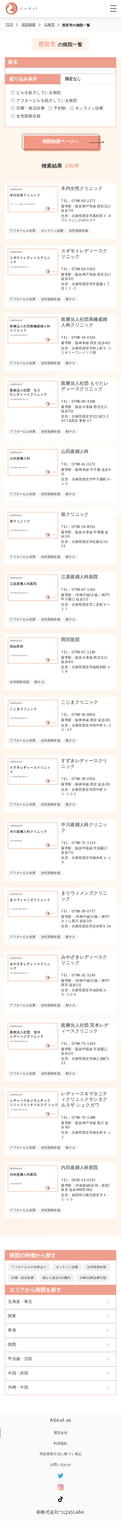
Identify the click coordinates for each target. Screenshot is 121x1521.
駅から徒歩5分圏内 (57, 1278)
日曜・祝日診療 (30, 108)
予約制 (60, 108)
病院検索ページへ (60, 141)
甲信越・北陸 (20, 1359)
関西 (12, 1345)
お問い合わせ (60, 1465)
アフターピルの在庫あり (28, 1267)
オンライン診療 (89, 108)
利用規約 (60, 1443)
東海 (12, 1330)
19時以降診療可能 (93, 1278)
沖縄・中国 (18, 1387)
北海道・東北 (20, 1302)
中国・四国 (18, 1373)
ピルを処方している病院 (38, 93)
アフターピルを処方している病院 (46, 101)
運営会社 (61, 1433)
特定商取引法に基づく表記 (61, 1454)
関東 (12, 1316)
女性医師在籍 (28, 116)
